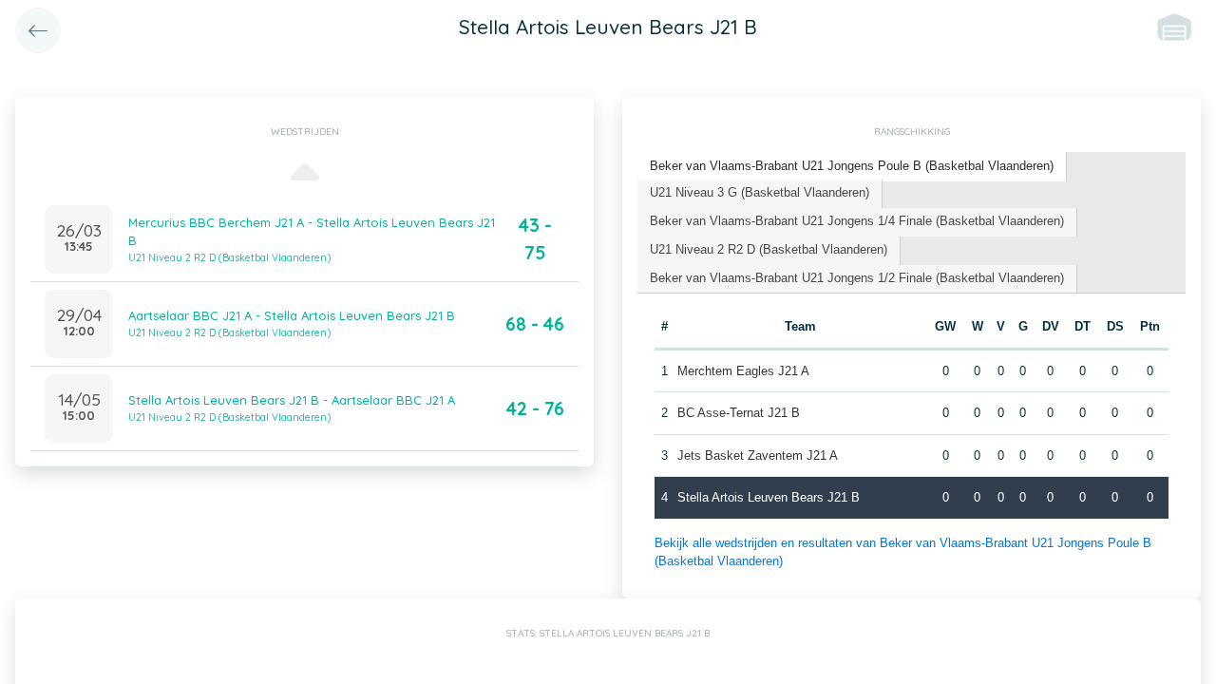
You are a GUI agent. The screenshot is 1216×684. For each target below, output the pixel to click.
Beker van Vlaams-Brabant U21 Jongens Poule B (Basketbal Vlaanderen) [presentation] (852, 166)
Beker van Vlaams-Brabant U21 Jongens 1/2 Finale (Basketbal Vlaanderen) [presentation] (857, 278)
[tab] (852, 166)
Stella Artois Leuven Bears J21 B (768, 497)
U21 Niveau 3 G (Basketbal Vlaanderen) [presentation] (759, 192)
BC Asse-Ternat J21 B (738, 413)
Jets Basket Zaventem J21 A (757, 455)
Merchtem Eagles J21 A (743, 371)
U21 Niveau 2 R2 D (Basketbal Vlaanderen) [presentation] (768, 249)
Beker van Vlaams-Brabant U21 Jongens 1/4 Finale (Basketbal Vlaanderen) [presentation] (857, 221)
